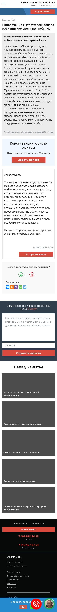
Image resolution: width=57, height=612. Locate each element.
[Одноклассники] (12, 287)
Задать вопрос (42, 11)
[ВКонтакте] (7, 287)
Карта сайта (12, 597)
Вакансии (11, 587)
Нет (23, 607)
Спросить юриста (37, 254)
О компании (13, 579)
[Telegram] (24, 287)
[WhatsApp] (20, 287)
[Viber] (16, 287)
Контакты (11, 583)
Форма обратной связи (18, 575)
